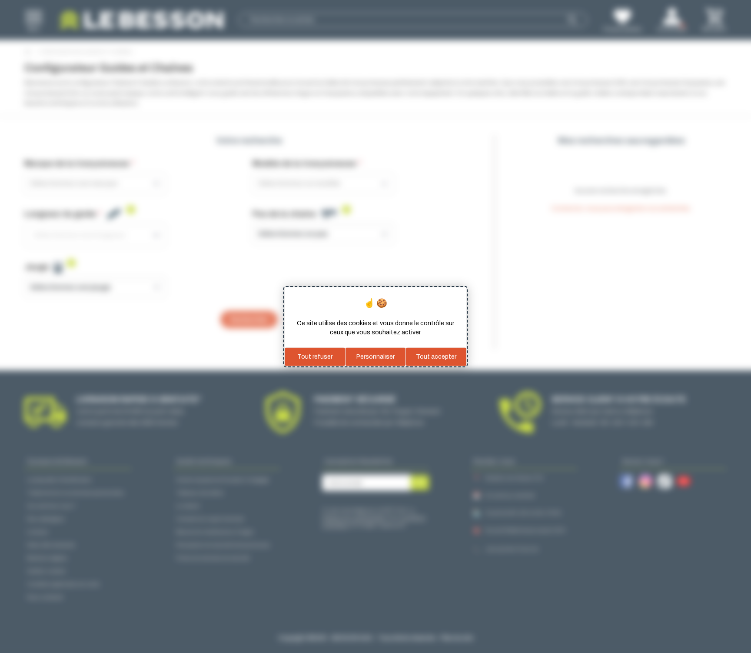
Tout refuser (314, 356)
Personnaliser (375, 356)
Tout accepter (436, 356)
